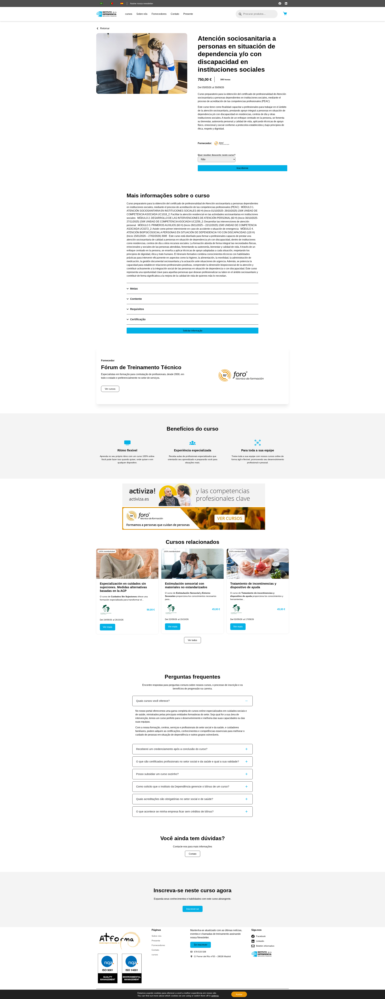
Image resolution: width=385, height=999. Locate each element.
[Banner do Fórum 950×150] (193, 529)
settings (215, 995)
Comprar (242, 168)
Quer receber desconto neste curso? (217, 155)
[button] (225, 79)
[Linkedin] (286, 3)
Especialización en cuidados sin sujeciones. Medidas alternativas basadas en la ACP (123, 587)
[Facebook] (280, 3)
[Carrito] (285, 13)
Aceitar (239, 994)
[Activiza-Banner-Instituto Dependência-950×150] (193, 505)
